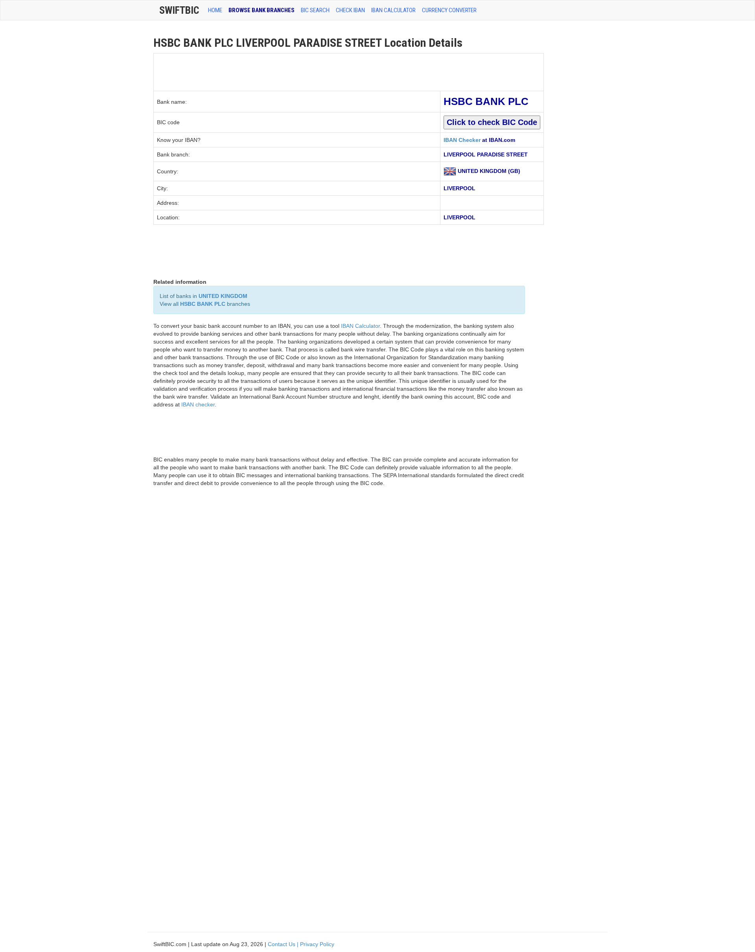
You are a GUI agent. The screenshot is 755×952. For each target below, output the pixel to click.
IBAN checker (198, 404)
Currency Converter (449, 10)
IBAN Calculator (393, 10)
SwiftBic (179, 10)
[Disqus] (339, 605)
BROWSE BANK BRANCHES (261, 10)
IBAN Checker (462, 140)
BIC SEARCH (315, 10)
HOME (215, 10)
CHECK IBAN (350, 10)
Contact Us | (284, 944)
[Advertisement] (297, 71)
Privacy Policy (317, 944)
